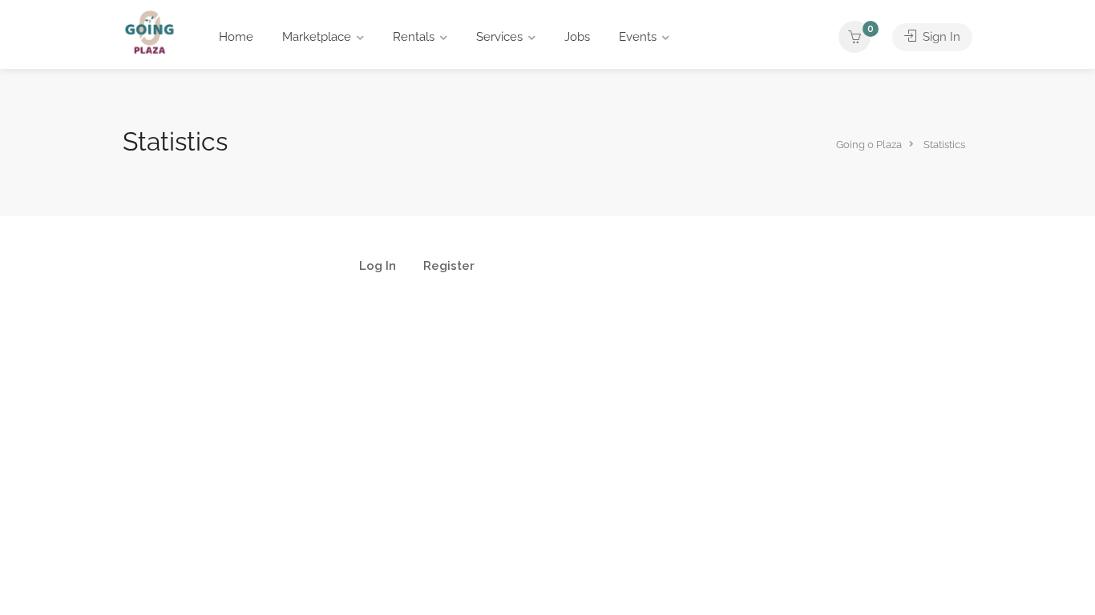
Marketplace (316, 37)
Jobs (577, 37)
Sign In (939, 37)
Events (638, 37)
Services (499, 37)
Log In (377, 266)
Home (236, 37)
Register (449, 266)
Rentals (413, 37)
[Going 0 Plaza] (149, 31)
